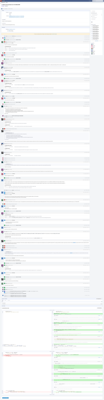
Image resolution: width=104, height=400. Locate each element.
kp (5, 192)
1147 (6, 71)
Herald (6, 190)
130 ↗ (6, 84)
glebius (94, 47)
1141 (6, 217)
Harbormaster (7, 39)
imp (93, 48)
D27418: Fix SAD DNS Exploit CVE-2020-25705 (17, 115)
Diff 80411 (13, 173)
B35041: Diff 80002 (18, 102)
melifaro (94, 51)
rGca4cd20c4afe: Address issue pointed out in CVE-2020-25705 (16, 17)
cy (5, 120)
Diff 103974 (13, 193)
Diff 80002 (13, 98)
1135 (6, 50)
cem (93, 44)
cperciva (94, 45)
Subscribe (93, 16)
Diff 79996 (13, 74)
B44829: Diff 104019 (18, 225)
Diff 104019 (13, 220)
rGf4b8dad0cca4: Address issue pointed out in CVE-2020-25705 (18, 296)
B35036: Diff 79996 (18, 78)
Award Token (93, 19)
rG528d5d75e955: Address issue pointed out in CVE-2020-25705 (16, 16)
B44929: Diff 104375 (18, 263)
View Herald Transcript (17, 190)
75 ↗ (6, 149)
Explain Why (36, 291)
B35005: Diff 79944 (18, 39)
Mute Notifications (94, 17)
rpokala (94, 53)
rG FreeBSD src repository (12, 29)
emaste (11, 12)
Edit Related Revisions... (95, 14)
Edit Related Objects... (94, 15)
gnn (5, 74)
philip (93, 52)
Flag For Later (94, 18)
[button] (90, 0)
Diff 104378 (13, 272)
